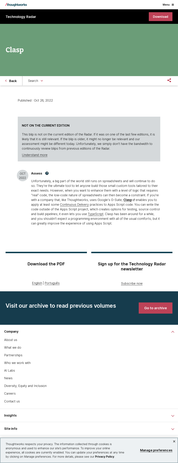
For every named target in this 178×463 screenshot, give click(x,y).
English (37, 283)
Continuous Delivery (74, 204)
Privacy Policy (104, 456)
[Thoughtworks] (16, 4)
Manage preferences (156, 450)
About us (10, 340)
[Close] (174, 441)
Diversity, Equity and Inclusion (25, 386)
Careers (10, 393)
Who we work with (17, 363)
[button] (47, 173)
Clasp (127, 200)
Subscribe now (132, 283)
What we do (12, 347)
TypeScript (95, 214)
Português (52, 283)
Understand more (34, 155)
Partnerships (13, 355)
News (8, 378)
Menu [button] (166, 4)
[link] (160, 16)
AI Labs (9, 370)
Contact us (12, 401)
